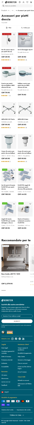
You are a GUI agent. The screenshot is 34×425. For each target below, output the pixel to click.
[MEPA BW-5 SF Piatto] (8, 109)
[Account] (23, 2)
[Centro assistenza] (19, 2)
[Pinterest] (20, 339)
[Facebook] (16, 339)
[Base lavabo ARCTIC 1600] (15, 257)
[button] (5, 60)
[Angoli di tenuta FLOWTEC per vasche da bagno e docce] (8, 209)
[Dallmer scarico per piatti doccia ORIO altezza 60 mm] (25, 73)
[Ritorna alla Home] (10, 2)
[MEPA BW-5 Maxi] (25, 109)
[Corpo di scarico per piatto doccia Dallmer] (8, 141)
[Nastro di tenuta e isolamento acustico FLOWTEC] (25, 209)
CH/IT (7, 392)
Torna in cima (15, 415)
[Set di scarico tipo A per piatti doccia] (8, 39)
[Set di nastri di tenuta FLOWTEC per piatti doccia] (8, 175)
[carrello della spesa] (31, 2)
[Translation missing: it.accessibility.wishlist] (27, 2)
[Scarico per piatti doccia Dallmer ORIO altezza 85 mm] (8, 73)
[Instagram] (12, 339)
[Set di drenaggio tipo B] (25, 39)
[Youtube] (23, 339)
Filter (10, 28)
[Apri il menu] (2, 2)
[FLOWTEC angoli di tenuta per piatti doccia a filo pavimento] (25, 175)
